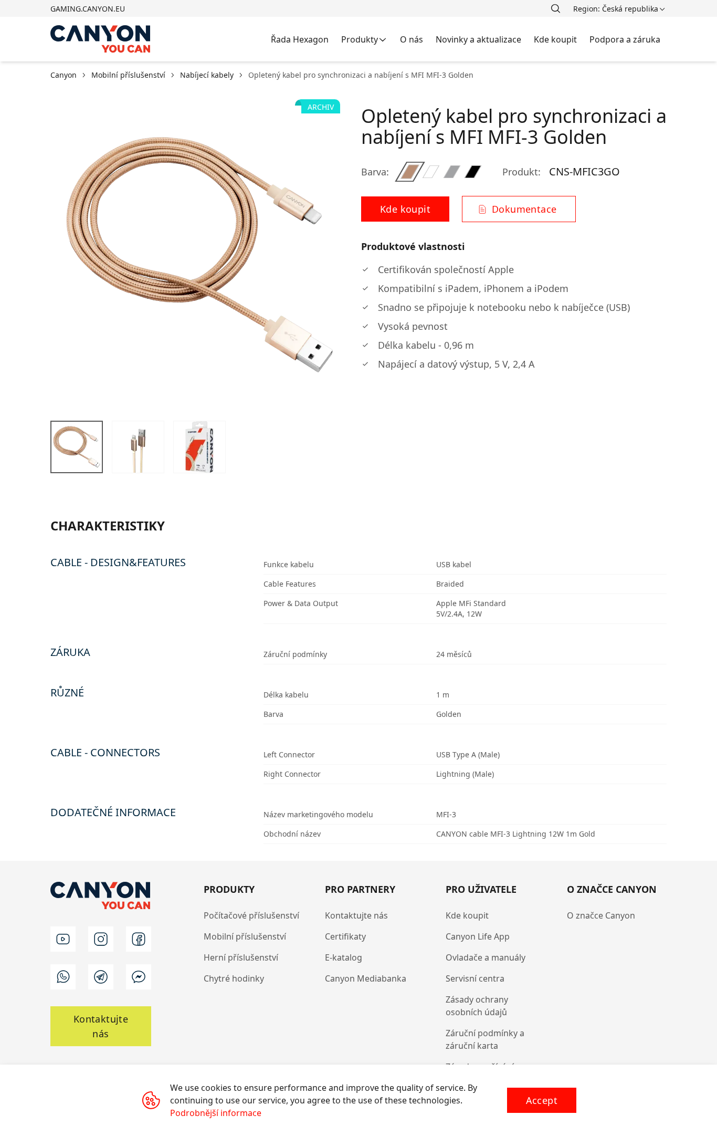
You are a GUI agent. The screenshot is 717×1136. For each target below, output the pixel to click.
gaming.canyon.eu (87, 9)
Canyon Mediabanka (365, 978)
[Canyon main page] (100, 39)
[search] (555, 8)
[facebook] (138, 939)
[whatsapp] (63, 976)
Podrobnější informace (215, 1113)
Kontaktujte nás (356, 915)
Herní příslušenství (241, 957)
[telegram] (100, 976)
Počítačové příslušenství (251, 915)
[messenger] (138, 976)
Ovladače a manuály (485, 957)
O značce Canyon (601, 915)
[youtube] (63, 939)
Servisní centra (475, 978)
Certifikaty (345, 936)
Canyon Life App (478, 936)
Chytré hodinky (234, 978)
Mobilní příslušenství (245, 936)
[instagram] (100, 939)
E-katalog (343, 957)
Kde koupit (467, 915)
